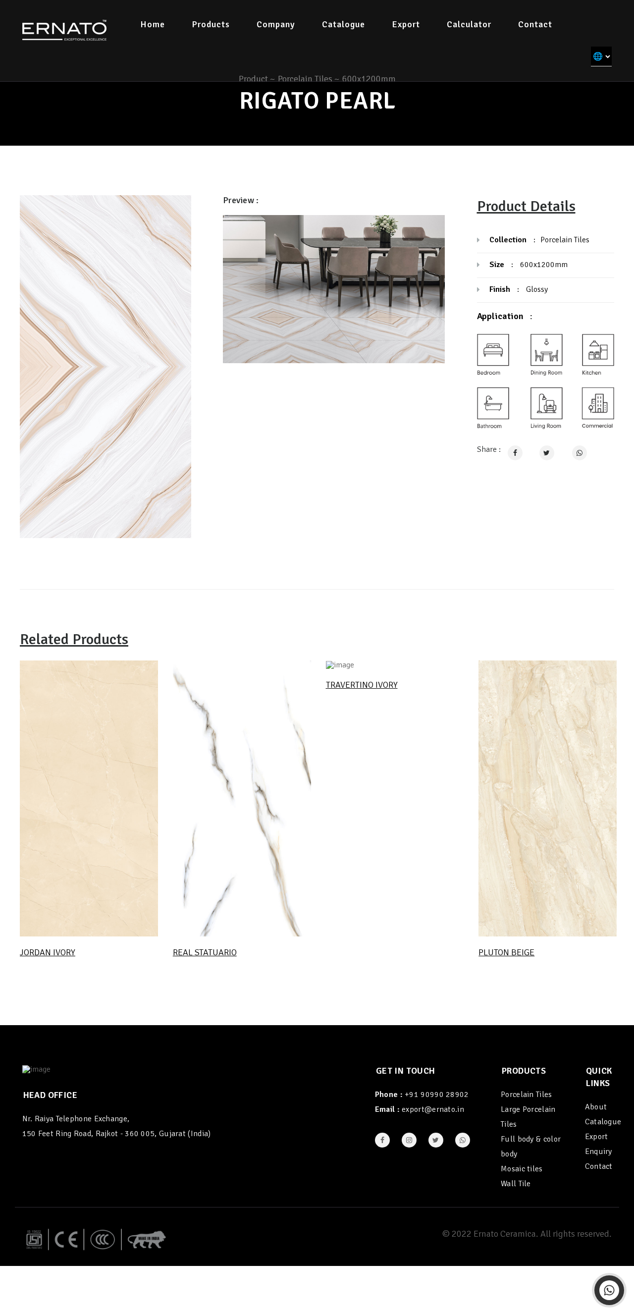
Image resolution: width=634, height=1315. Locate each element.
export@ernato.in (433, 1109)
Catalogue (343, 24)
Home (152, 24)
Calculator (469, 24)
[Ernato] (64, 30)
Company (276, 24)
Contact (535, 24)
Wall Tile (516, 1184)
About (596, 1107)
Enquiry (598, 1151)
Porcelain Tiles (526, 1094)
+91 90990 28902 (437, 1094)
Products (211, 24)
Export (406, 24)
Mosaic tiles (522, 1169)
